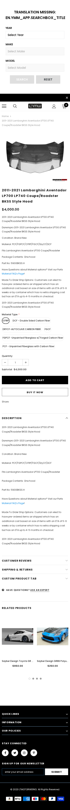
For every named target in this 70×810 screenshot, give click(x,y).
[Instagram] (24, 752)
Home (5, 116)
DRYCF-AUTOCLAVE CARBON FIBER (22, 329)
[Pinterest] (33, 752)
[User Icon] (54, 106)
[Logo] (35, 106)
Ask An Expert (39, 590)
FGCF (48, 329)
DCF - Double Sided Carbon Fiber (31, 320)
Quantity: (7, 356)
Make (9, 44)
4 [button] (41, 679)
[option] (35, 157)
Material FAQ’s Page (13, 273)
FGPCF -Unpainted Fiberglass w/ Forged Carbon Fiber (33, 337)
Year (9, 28)
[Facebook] (5, 752)
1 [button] (29, 679)
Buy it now (35, 392)
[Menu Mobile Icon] (4, 106)
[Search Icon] (15, 106)
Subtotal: (7, 369)
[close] (67, 98)
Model (10, 61)
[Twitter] (14, 752)
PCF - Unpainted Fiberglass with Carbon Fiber (28, 346)
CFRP (6, 320)
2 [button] (33, 679)
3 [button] (37, 679)
